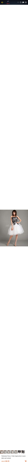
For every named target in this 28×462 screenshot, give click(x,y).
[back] (2, 2)
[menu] (18, 2)
